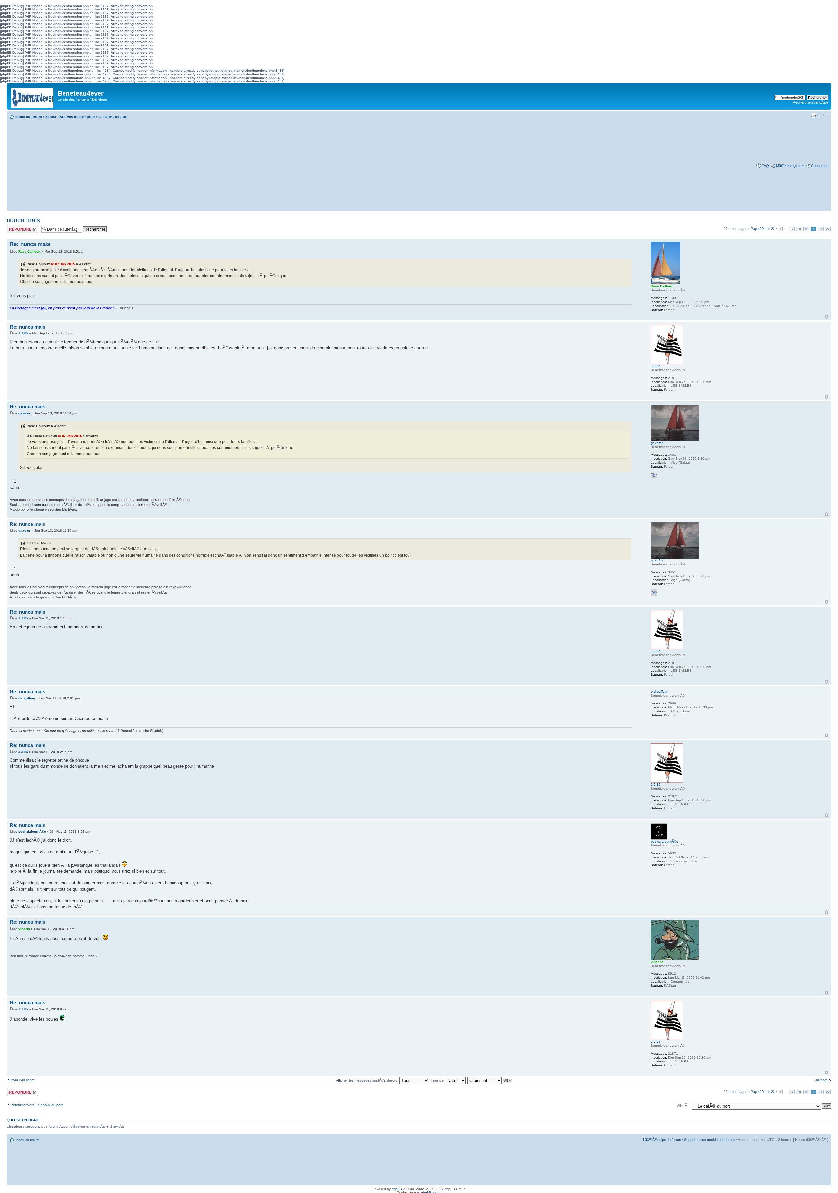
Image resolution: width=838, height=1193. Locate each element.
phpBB (397, 1189)
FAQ (765, 166)
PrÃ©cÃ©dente (22, 1080)
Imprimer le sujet (813, 115)
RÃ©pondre (16, 227)
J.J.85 (23, 333)
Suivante (821, 1080)
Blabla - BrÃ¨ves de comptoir (70, 117)
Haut (826, 317)
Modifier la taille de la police (823, 115)
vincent (24, 929)
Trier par (438, 1080)
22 (828, 229)
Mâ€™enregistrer (790, 166)
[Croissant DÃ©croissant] (490, 1080)
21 (821, 229)
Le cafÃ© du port (113, 117)
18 (799, 229)
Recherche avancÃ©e (810, 102)
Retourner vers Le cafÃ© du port (36, 1105)
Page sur (763, 229)
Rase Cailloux (29, 251)
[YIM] (654, 475)
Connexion (819, 166)
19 (806, 229)
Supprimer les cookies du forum (709, 1140)
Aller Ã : (683, 1106)
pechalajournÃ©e (32, 831)
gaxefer (24, 413)
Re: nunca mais (30, 244)
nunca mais (23, 219)
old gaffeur (26, 698)
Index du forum (28, 117)
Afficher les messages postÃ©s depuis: (367, 1080)
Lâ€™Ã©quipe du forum (662, 1140)
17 (792, 229)
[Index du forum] (33, 96)
